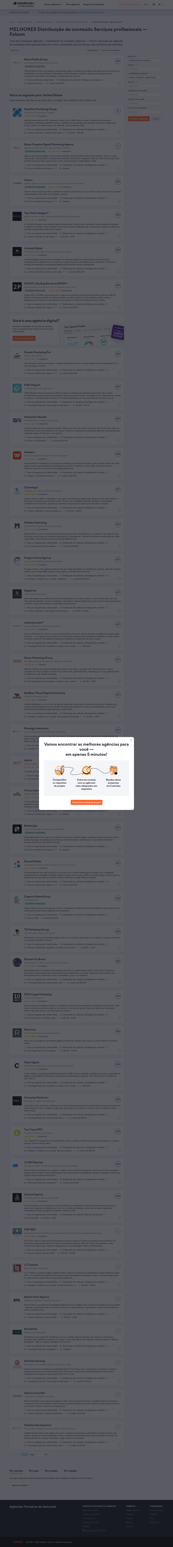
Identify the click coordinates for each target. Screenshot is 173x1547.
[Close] (131, 740)
